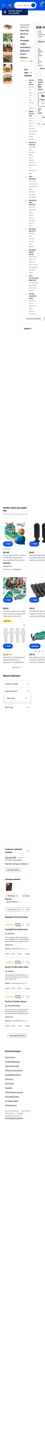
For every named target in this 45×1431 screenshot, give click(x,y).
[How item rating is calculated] (29, 864)
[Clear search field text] (30, 5)
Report (27, 954)
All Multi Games (11, 1105)
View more (16, 667)
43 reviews (18, 860)
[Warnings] (28, 707)
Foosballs (8, 1088)
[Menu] (4, 5)
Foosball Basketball (12, 1062)
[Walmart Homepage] (10, 5)
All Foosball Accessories (14, 1092)
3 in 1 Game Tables (11, 1101)
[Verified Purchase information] (23, 925)
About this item (11, 675)
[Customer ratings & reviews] (28, 850)
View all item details (33, 318)
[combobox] (25, 5)
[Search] (33, 5)
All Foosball (9, 1083)
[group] (30, 61)
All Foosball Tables (12, 1097)
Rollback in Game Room (14, 1070)
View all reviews (13, 870)
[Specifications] (28, 691)
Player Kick (9, 1079)
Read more (9, 945)
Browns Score (10, 1057)
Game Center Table (12, 1066)
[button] (26, 72)
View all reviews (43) (17, 1036)
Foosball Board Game (13, 1075)
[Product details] (28, 684)
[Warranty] (26, 698)
